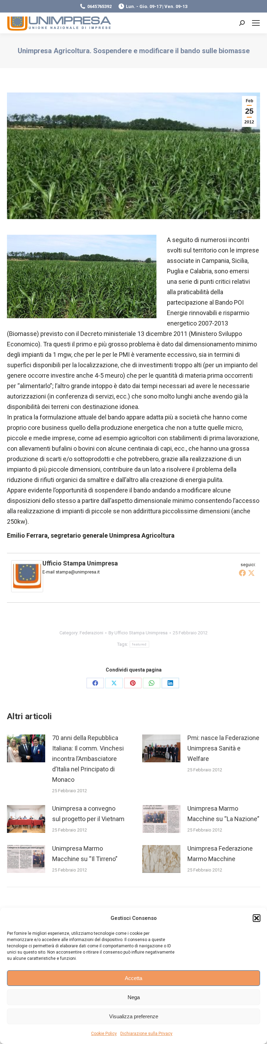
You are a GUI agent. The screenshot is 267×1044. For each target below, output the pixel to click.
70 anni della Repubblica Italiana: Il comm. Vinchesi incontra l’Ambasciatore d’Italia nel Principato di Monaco (88, 758)
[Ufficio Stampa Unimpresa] (27, 590)
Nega (134, 997)
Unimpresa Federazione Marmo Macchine (220, 853)
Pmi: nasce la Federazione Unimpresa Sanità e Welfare (223, 748)
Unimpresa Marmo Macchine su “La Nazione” (223, 813)
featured (139, 644)
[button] (256, 918)
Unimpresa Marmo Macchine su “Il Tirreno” (85, 853)
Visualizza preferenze (133, 1016)
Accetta (133, 978)
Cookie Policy (104, 1033)
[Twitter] (251, 573)
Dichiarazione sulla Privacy (146, 1033)
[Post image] (26, 748)
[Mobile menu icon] (256, 23)
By (138, 632)
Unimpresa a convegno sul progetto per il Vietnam (88, 813)
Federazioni (91, 632)
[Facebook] (242, 573)
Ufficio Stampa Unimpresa (80, 563)
